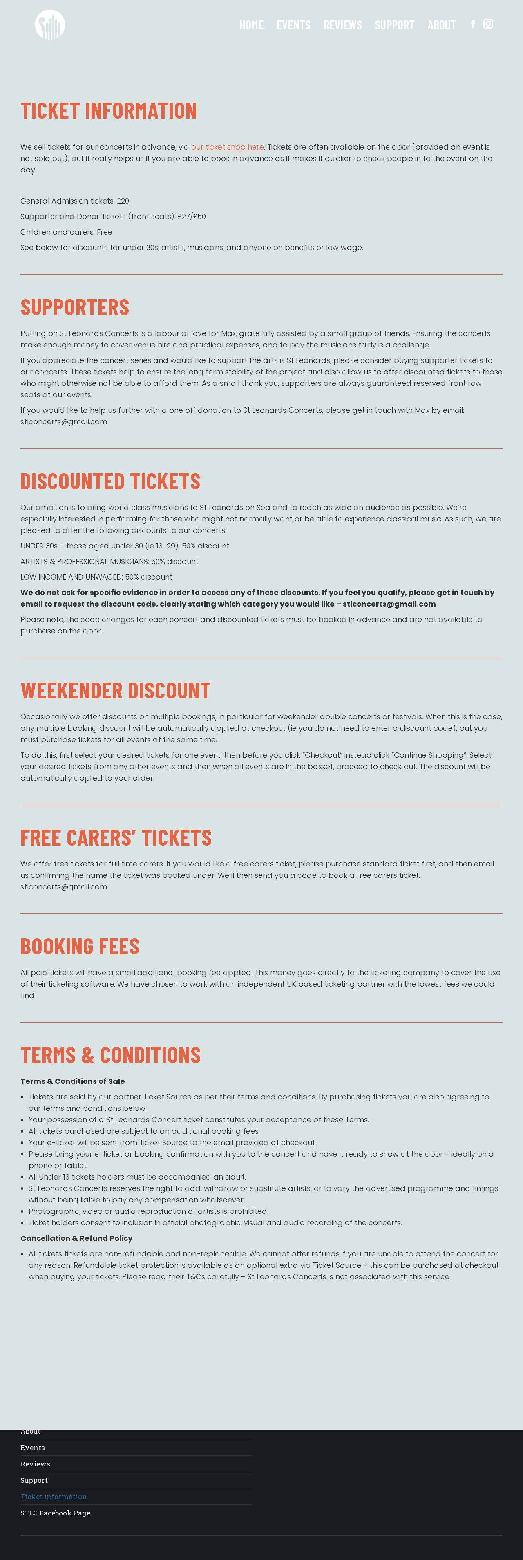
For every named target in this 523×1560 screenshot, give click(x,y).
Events (32, 1448)
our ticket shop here (227, 147)
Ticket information (53, 1497)
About (30, 1431)
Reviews (35, 1464)
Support (34, 1480)
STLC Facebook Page (55, 1513)
